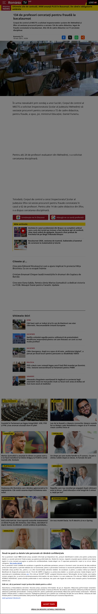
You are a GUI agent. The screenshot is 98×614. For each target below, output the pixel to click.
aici (28, 574)
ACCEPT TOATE (49, 604)
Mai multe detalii (16, 563)
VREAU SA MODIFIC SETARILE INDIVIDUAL (48, 609)
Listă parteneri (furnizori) (11, 598)
